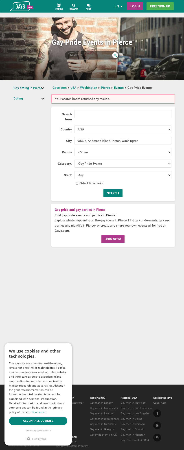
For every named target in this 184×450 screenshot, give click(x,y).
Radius (67, 152)
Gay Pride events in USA (135, 440)
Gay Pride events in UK (103, 434)
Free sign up (160, 6)
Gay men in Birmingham (104, 418)
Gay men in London (101, 402)
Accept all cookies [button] (38, 421)
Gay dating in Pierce (27, 88)
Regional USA (129, 397)
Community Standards (25, 445)
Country (66, 129)
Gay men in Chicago (133, 424)
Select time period (91, 183)
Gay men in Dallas (131, 418)
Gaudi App (159, 402)
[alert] (38, 394)
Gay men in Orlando (132, 429)
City (69, 141)
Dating (18, 98)
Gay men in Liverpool (102, 413)
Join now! (113, 239)
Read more (39, 412)
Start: (68, 175)
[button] (38, 438)
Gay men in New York (133, 402)
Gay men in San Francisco (136, 408)
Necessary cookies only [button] (38, 430)
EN (116, 6)
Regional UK (97, 397)
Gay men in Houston (133, 434)
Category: (65, 163)
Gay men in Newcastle (103, 424)
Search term (67, 116)
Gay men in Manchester (104, 408)
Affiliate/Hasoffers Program (72, 446)
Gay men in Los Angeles (135, 413)
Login (135, 6)
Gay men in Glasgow (102, 429)
